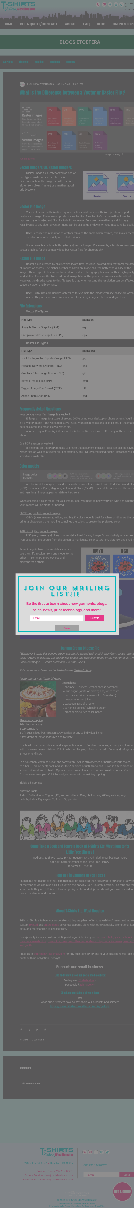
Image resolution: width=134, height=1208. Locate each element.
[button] (67, 628)
